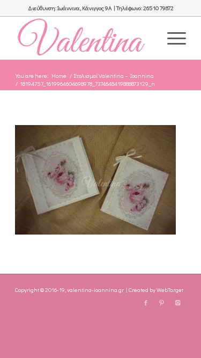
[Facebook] (146, 303)
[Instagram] (178, 303)
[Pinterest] (162, 303)
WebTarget (170, 290)
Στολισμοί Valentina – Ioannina (114, 75)
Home (58, 75)
